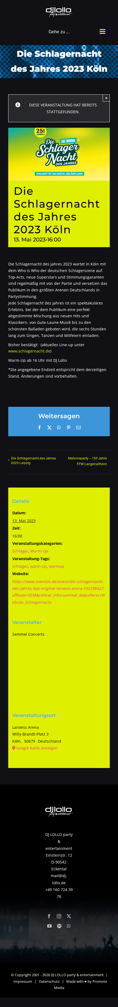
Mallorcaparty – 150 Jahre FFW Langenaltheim (87, 461)
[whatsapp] (69, 926)
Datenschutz (49, 981)
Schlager (20, 551)
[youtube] (49, 926)
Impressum (22, 981)
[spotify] (59, 926)
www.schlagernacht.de (29, 351)
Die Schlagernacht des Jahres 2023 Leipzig (33, 460)
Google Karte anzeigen (37, 748)
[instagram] (59, 916)
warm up (38, 566)
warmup (56, 566)
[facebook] (49, 916)
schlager (20, 566)
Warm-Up (39, 551)
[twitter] (69, 916)
